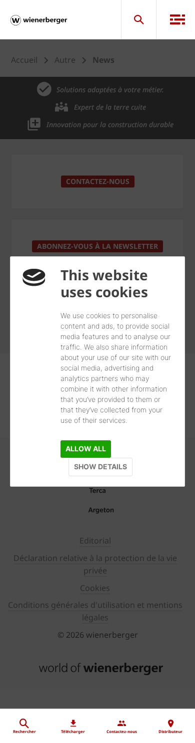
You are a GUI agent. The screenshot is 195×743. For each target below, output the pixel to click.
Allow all (86, 448)
